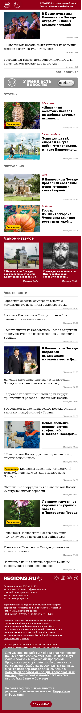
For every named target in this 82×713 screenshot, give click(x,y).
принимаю (41, 704)
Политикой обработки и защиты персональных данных (40, 673)
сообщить (66, 83)
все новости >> (66, 72)
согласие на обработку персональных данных (39, 665)
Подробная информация (16, 638)
